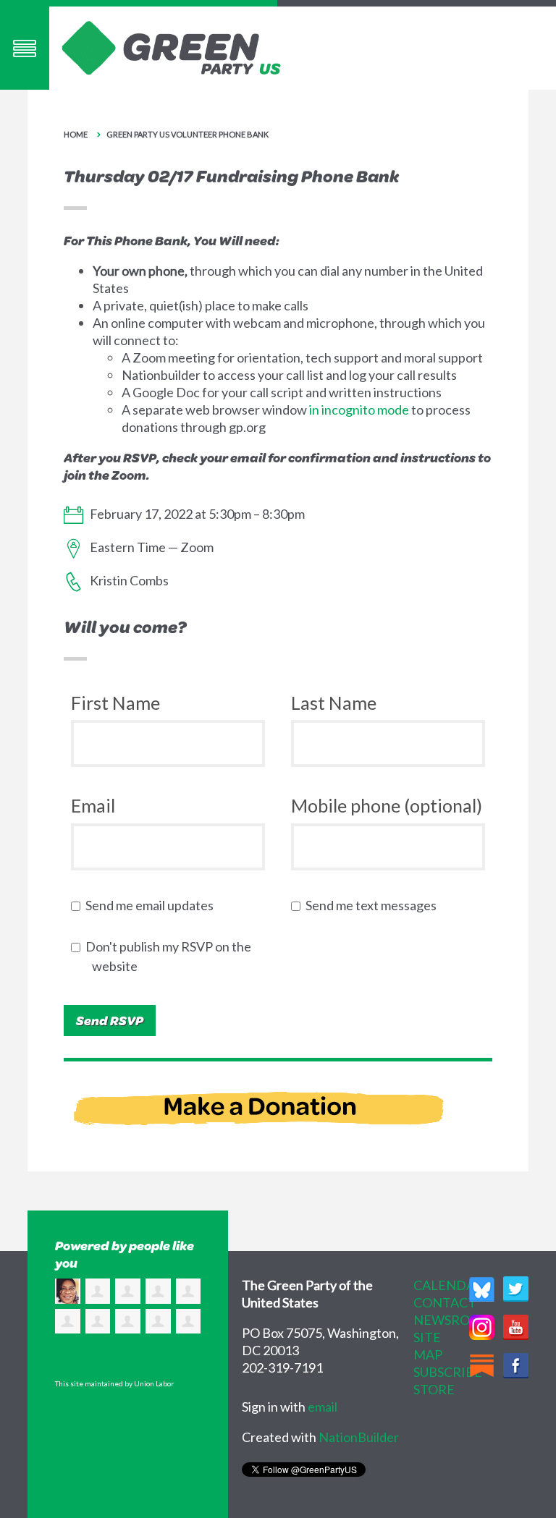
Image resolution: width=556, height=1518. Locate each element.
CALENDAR (448, 1285)
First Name (115, 702)
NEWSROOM (452, 1320)
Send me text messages (374, 905)
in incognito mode (359, 409)
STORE (434, 1389)
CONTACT (444, 1302)
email (322, 1407)
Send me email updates (153, 905)
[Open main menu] (24, 48)
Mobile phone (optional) (386, 805)
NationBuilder (359, 1437)
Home (76, 134)
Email (93, 805)
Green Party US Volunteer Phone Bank (187, 134)
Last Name (333, 702)
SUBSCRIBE (447, 1372)
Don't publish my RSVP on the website (171, 956)
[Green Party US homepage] (172, 46)
